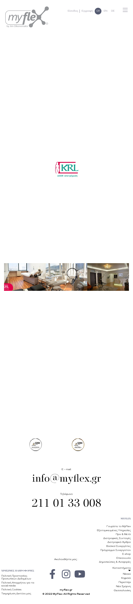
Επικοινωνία (124, 558)
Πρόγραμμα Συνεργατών (115, 550)
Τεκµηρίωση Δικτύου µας (16, 594)
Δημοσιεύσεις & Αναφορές (115, 562)
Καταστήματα (122, 568)
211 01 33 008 (66, 504)
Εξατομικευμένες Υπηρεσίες (114, 530)
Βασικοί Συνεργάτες (118, 546)
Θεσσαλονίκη (122, 591)
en (105, 11)
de (113, 11)
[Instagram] (66, 574)
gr (98, 11)
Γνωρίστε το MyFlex (119, 526)
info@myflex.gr (66, 479)
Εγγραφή (87, 11)
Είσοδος (73, 11)
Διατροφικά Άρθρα (119, 542)
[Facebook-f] (52, 574)
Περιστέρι (125, 582)
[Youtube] (79, 574)
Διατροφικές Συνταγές (117, 538)
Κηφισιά (126, 578)
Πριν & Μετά (123, 534)
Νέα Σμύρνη (123, 586)
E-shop (126, 554)
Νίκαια (127, 574)
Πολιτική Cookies (11, 590)
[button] (125, 10)
